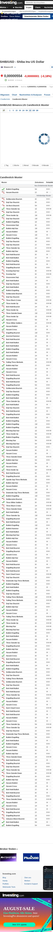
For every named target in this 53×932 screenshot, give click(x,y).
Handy (5, 881)
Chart (14, 95)
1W (33, 110)
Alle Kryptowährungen (27, 11)
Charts (37, 7)
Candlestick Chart (3, 110)
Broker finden (8, 849)
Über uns (27, 878)
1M (37, 110)
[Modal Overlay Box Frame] (26, 915)
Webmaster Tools (9, 887)
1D (30, 110)
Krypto (28, 7)
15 (17, 110)
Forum (47, 95)
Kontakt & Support (31, 884)
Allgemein (5, 95)
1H (23, 110)
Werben (27, 881)
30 (20, 110)
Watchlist (18, 7)
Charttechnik (5, 99)
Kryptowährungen (9, 11)
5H (27, 110)
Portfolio (6, 884)
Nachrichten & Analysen (30, 95)
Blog (4, 878)
